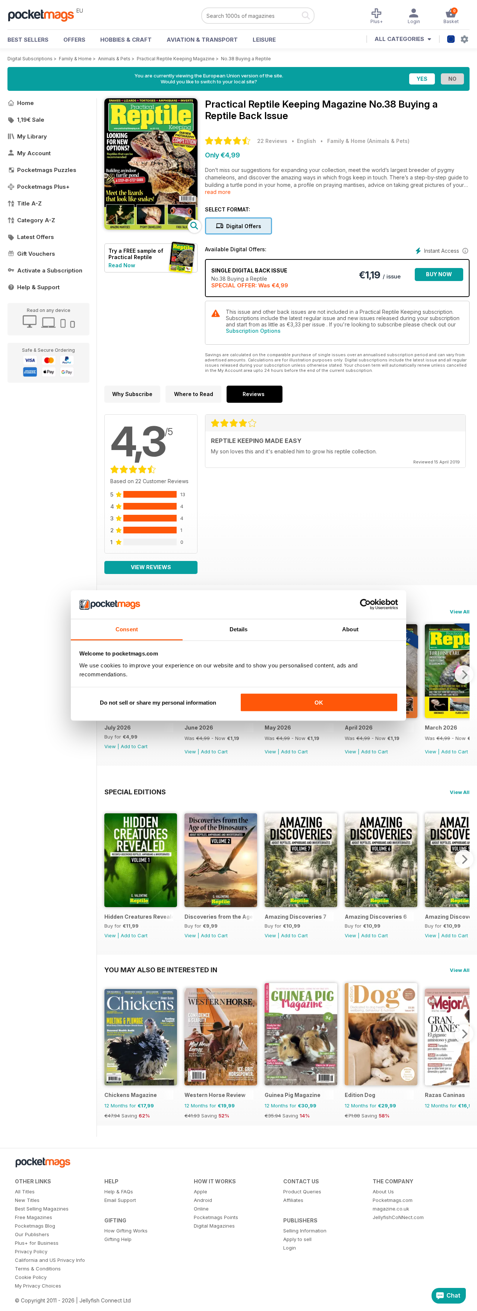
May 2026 (278, 727)
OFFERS (74, 39)
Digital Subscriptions (30, 58)
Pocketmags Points (216, 1217)
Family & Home (75, 58)
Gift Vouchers (36, 253)
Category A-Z (36, 220)
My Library (32, 136)
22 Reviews (272, 141)
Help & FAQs (118, 1191)
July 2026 (117, 727)
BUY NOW (439, 274)
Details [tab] (239, 629)
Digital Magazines (214, 1226)
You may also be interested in (160, 969)
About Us (383, 1191)
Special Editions (135, 791)
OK (319, 702)
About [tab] (350, 629)
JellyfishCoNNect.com (398, 1217)
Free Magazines (33, 1217)
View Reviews (151, 567)
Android (203, 1200)
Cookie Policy (31, 1277)
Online (201, 1209)
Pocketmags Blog (35, 1226)
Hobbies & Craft (126, 39)
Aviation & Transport (202, 39)
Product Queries (302, 1191)
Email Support (120, 1200)
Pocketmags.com (393, 1200)
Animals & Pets (114, 58)
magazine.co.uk (391, 1209)
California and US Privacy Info (50, 1260)
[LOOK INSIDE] (151, 227)
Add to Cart (134, 746)
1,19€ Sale (30, 119)
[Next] (464, 674)
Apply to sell (297, 1239)
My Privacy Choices (38, 1286)
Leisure (264, 39)
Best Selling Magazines (42, 1209)
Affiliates (293, 1200)
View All (460, 612)
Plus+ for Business (37, 1243)
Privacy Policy (31, 1251)
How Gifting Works (126, 1231)
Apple (200, 1191)
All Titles (25, 1191)
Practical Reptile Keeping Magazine (176, 58)
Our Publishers (32, 1234)
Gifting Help (118, 1239)
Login (289, 1248)
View (110, 746)
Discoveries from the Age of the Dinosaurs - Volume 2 (218, 916)
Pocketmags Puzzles (46, 169)
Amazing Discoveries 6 (376, 916)
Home (25, 102)
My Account (34, 153)
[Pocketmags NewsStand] (44, 14)
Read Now (121, 265)
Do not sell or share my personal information (158, 702)
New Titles (27, 1200)
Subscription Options (253, 331)
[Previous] (110, 859)
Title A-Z (29, 203)
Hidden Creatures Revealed (138, 916)
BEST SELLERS (27, 39)
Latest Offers (35, 236)
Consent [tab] (127, 629)
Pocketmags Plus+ (43, 186)
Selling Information (304, 1231)
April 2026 (359, 727)
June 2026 (198, 727)
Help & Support (38, 287)
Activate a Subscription (49, 270)
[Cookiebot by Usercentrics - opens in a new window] (365, 604)
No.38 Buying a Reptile (246, 58)
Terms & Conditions (38, 1269)
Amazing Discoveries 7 (295, 916)
